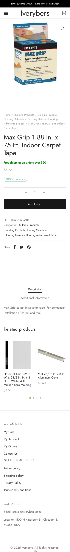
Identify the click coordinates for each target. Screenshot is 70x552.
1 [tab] (30, 398)
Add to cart (35, 204)
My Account (11, 439)
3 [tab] (37, 398)
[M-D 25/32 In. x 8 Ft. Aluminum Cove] (52, 355)
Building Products (24, 115)
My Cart (9, 432)
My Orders (10, 446)
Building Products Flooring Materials (25, 230)
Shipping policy (14, 475)
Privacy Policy (12, 483)
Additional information (35, 298)
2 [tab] (33, 398)
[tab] (35, 289)
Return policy (12, 468)
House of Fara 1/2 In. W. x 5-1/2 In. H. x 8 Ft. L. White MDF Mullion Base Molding (17, 379)
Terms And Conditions (17, 490)
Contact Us (10, 453)
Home (7, 115)
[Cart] (64, 13)
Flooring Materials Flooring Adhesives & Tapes (31, 235)
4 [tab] (40, 398)
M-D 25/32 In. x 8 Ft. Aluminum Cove (51, 376)
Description (35, 289)
